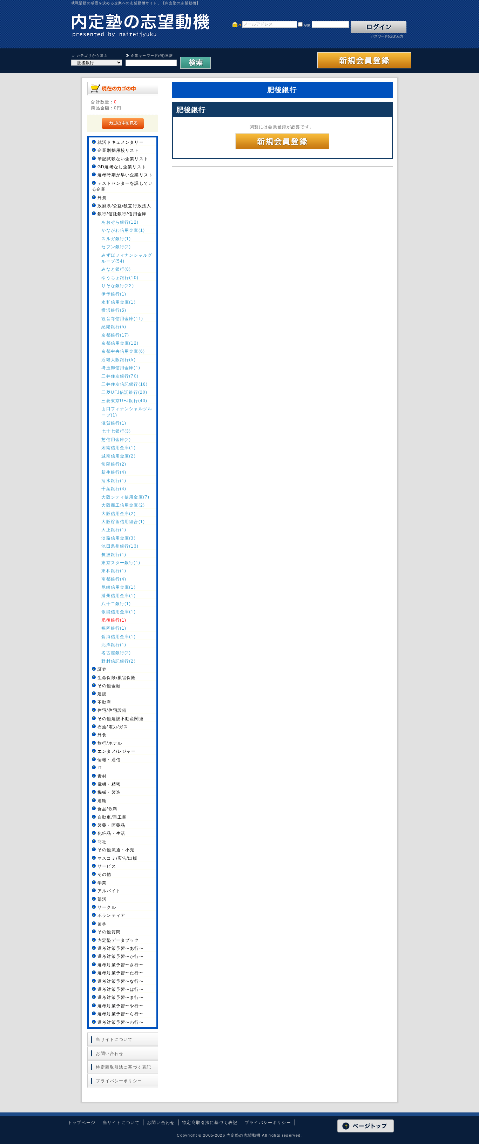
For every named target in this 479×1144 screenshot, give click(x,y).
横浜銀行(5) (113, 310)
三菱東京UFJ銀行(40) (124, 400)
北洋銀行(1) (113, 644)
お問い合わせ (109, 1053)
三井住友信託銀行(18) (124, 384)
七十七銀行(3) (116, 431)
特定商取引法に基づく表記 (123, 1067)
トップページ (81, 1122)
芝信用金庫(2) (116, 439)
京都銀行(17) (115, 335)
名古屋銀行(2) (116, 652)
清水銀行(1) (113, 480)
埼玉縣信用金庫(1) (120, 367)
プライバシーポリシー (119, 1080)
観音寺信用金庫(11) (122, 318)
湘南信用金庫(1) (118, 447)
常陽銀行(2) (113, 464)
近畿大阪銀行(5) (118, 359)
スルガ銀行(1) (116, 238)
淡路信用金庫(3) (118, 538)
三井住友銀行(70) (120, 376)
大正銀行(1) (113, 529)
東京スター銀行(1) (120, 562)
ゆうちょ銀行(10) (120, 277)
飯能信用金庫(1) (118, 611)
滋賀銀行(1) (113, 423)
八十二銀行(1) (116, 603)
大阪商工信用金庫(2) (123, 505)
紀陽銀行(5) (113, 326)
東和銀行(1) (113, 570)
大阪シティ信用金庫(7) (125, 497)
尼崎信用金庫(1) (118, 587)
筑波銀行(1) (113, 554)
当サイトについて (114, 1039)
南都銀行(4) (113, 579)
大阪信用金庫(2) (118, 513)
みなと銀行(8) (116, 269)
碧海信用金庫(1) (118, 636)
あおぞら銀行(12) (120, 222)
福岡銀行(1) (113, 628)
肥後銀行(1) (113, 620)
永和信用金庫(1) (118, 302)
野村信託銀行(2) (118, 661)
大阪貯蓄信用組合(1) (123, 521)
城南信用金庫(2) (118, 456)
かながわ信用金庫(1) (123, 230)
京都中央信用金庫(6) (123, 351)
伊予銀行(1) (113, 294)
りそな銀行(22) (117, 285)
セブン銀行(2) (116, 246)
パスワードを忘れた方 (387, 36)
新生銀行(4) (113, 472)
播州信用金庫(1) (118, 595)
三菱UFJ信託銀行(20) (124, 392)
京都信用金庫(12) (120, 343)
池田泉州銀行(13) (120, 546)
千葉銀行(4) (113, 488)
